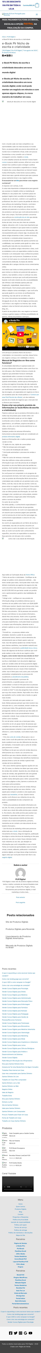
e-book (15, 831)
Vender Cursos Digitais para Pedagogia (15, 1014)
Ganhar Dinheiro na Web (10, 1086)
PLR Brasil (20, 1248)
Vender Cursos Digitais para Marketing (15, 1036)
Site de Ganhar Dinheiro (10, 1105)
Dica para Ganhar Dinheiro (11, 1099)
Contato (20, 1214)
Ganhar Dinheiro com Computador (13, 1111)
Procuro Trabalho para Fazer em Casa (15, 1114)
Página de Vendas (20, 1243)
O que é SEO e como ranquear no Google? (16, 982)
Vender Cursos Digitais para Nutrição (14, 1011)
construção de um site (21, 217)
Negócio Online (7, 1089)
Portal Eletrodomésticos (20, 1303)
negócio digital (7, 857)
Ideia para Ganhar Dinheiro (11, 1108)
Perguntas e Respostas (20, 1217)
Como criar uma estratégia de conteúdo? (16, 985)
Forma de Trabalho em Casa (11, 1118)
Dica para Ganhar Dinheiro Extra (13, 1064)
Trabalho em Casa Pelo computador (14, 1080)
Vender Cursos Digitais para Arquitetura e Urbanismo (20, 1042)
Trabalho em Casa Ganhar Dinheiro (14, 1121)
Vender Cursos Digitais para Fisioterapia (15, 1023)
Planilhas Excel (20, 1280)
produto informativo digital (11, 436)
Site (17, 180)
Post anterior (20, 897)
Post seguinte (20, 902)
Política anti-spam (20, 1225)
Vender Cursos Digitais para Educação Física (17, 1001)
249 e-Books (20, 1254)
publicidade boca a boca (29, 648)
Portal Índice (20, 1298)
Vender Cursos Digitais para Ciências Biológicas (18, 1048)
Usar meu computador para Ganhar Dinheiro (17, 1073)
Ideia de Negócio (7, 1092)
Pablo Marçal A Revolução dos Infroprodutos (17, 1061)
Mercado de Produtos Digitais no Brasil (19, 946)
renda (26, 157)
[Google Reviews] (25, 1333)
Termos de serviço (20, 1227)
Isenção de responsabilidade (20, 1222)
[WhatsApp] (12, 56)
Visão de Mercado (20, 1293)
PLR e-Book (20, 1264)
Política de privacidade (20, 1219)
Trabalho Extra (7, 1095)
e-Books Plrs (20, 1246)
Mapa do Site (20, 1235)
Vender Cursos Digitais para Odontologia (15, 1032)
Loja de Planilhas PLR (20, 1261)
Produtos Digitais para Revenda (20, 929)
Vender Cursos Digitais (9, 1057)
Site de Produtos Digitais (17, 922)
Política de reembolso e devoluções (20, 1233)
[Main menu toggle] (37, 14)
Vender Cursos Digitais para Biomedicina (15, 1026)
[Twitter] (5, 56)
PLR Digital (6, 50)
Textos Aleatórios (20, 1256)
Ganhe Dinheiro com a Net (11, 1083)
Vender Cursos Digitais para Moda (13, 1039)
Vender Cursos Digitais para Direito (14, 992)
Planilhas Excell (20, 1251)
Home (20, 1204)
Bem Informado (20, 1301)
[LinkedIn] (10, 56)
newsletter (13, 794)
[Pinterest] (7, 56)
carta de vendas (15, 737)
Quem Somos (20, 1206)
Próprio (20, 1267)
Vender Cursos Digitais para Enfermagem (16, 1004)
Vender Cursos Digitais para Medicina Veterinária (18, 1029)
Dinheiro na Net (7, 1102)
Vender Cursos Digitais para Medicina (14, 995)
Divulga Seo (20, 1296)
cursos (4, 162)
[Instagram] (20, 1333)
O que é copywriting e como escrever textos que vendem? (20, 1311)
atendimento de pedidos (20, 677)
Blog (20, 1212)
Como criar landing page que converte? (15, 979)
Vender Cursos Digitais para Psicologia (15, 988)
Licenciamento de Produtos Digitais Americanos (18, 937)
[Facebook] (3, 56)
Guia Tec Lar (20, 1290)
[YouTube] (30, 1333)
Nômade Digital (20, 1282)
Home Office (30, 575)
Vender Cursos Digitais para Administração (16, 998)
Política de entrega (20, 1230)
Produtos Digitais (20, 1209)
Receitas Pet (20, 1288)
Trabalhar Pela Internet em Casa (13, 1070)
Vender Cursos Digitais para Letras (14, 1045)
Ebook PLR (20, 1275)
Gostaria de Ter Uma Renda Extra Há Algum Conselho (20, 1067)
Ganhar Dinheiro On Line (10, 1076)
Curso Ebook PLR (20, 1259)
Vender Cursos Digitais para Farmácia (15, 1007)
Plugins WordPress (20, 1277)
